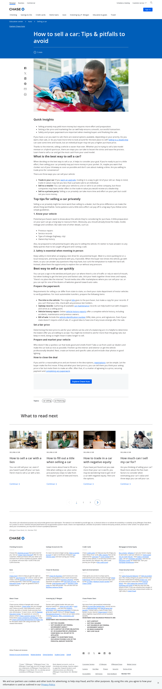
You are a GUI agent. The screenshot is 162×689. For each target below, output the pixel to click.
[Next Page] (98, 502)
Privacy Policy (48, 684)
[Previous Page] (69, 502)
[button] (158, 683)
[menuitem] (123, 3)
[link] (83, 653)
